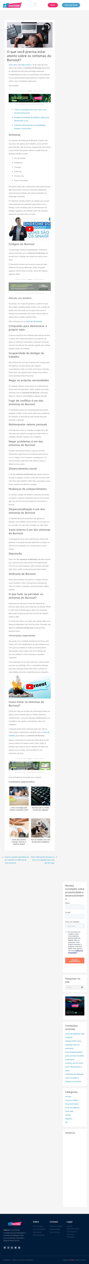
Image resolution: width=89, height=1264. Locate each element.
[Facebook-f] (8, 1247)
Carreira (68, 1096)
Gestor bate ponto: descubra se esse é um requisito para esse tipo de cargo (43, 860)
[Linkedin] (19, 1247)
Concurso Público (71, 1100)
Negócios (68, 1118)
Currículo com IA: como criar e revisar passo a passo (74, 1067)
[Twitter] (4, 1247)
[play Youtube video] (30, 229)
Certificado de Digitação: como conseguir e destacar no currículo (74, 1078)
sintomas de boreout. (34, 321)
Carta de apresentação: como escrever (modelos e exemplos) (74, 1056)
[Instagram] (12, 1247)
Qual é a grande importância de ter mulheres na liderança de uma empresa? (17, 860)
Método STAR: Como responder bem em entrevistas (73, 1045)
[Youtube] (15, 1247)
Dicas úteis (13, 64)
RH (66, 1122)
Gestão (68, 1115)
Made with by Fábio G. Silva (74, 1260)
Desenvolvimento (72, 1104)
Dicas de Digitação (72, 1107)
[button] (35, 4)
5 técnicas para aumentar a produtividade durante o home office (29, 127)
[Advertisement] (74, 1170)
